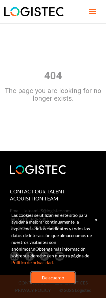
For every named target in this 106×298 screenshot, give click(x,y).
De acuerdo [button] (53, 277)
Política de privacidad (32, 262)
